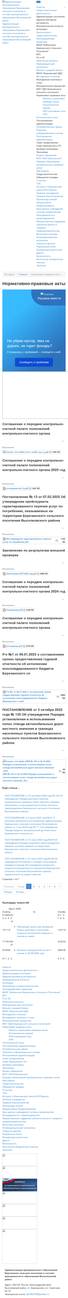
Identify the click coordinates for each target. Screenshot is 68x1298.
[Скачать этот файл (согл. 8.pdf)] (20, 452)
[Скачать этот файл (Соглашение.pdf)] (4, 609)
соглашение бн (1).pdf (17, 488)
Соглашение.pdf (14, 609)
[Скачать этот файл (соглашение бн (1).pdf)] (4, 488)
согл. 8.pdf (43, 452)
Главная (23, 274)
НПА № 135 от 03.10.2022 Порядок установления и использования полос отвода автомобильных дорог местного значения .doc (30, 777)
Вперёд (8, 891)
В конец (20, 891)
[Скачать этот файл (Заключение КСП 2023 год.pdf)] (4, 573)
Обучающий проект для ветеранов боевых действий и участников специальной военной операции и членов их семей (35, 931)
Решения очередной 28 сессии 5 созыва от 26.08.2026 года (34, 951)
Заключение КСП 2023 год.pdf (21, 573)
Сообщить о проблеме (34, 362)
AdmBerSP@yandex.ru (37, 1294)
